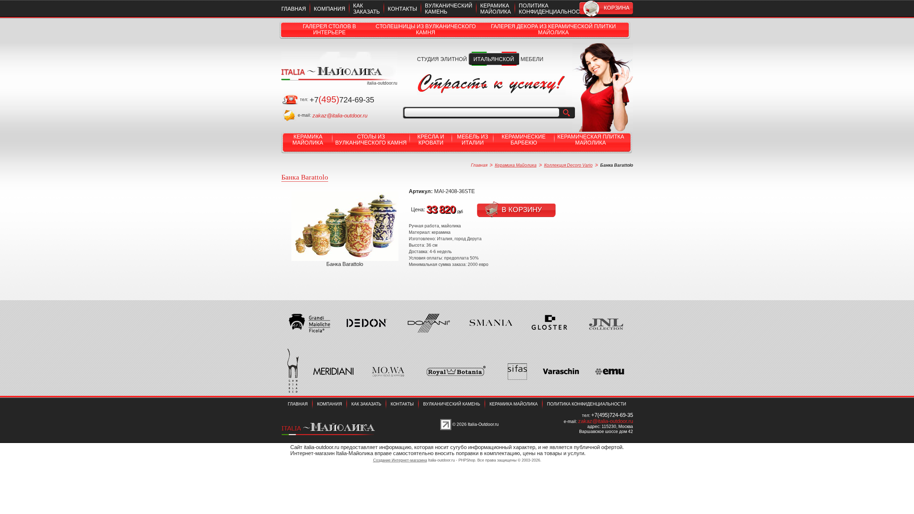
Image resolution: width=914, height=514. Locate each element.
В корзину (522, 209)
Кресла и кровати (430, 139)
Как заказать (366, 8)
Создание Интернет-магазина (400, 460)
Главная (293, 9)
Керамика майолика (495, 8)
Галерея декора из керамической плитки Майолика (553, 29)
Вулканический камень (451, 404)
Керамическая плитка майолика (590, 139)
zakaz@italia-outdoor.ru (339, 115)
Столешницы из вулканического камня (426, 29)
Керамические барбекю (524, 139)
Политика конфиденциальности (553, 8)
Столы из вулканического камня (371, 139)
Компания (329, 9)
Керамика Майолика (307, 139)
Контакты (402, 9)
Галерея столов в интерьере (329, 29)
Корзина (616, 8)
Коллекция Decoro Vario (568, 165)
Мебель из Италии (472, 139)
